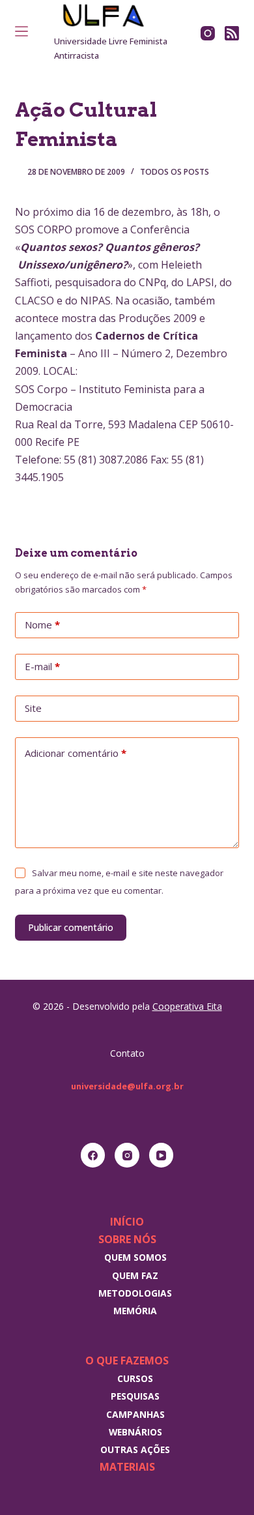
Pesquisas (135, 1396)
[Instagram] (208, 33)
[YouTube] (161, 1155)
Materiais (127, 1467)
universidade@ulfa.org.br (127, 1086)
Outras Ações (135, 1449)
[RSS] (232, 33)
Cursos (135, 1378)
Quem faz (135, 1275)
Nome (42, 624)
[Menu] (21, 31)
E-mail (42, 666)
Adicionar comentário (75, 752)
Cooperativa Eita (187, 1006)
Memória (135, 1310)
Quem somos (135, 1257)
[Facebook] (93, 1155)
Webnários (135, 1432)
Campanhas (135, 1414)
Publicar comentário (70, 927)
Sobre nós (127, 1239)
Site (33, 707)
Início (127, 1221)
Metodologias (135, 1293)
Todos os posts (174, 171)
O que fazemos (127, 1360)
